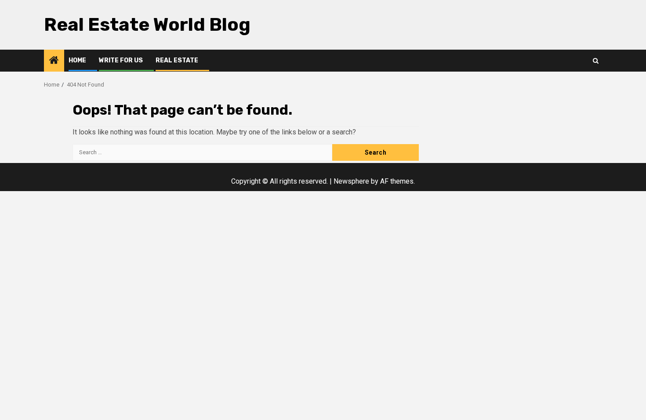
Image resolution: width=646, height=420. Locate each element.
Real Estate (177, 60)
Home (77, 60)
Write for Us (121, 60)
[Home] (54, 61)
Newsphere (351, 181)
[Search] (595, 60)
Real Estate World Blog (147, 25)
